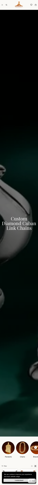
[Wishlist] (31, 5)
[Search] (6, 5)
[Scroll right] (35, 447)
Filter (5, 466)
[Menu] (2, 5)
